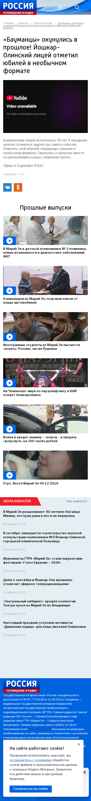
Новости (23, 23)
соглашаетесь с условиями (30, 760)
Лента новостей (43, 23)
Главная (8, 23)
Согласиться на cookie (30, 789)
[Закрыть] (78, 744)
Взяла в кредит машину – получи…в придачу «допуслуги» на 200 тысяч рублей (40, 439)
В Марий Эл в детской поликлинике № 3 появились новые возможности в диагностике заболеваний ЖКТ (44, 253)
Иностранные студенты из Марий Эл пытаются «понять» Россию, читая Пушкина (41, 347)
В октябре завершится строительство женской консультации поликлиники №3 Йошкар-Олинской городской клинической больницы (44, 537)
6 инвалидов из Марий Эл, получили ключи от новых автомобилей (40, 300)
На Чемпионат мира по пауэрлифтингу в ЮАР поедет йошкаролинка (40, 393)
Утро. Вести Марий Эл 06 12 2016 (30, 483)
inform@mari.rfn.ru (40, 729)
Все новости (77, 501)
